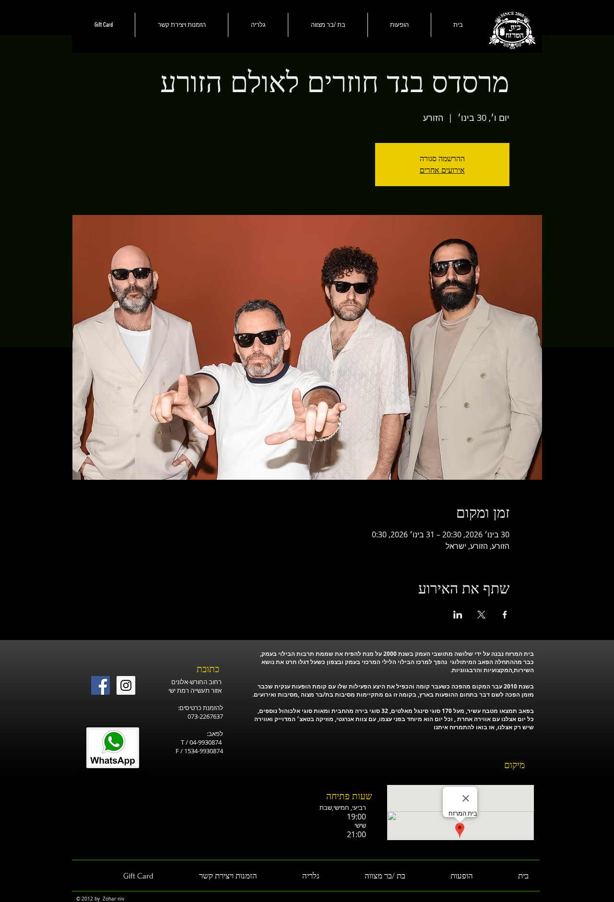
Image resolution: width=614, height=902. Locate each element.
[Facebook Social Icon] (100, 685)
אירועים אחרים (442, 170)
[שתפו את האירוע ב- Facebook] (504, 614)
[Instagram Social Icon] (126, 685)
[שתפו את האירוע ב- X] (481, 614)
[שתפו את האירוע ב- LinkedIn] (457, 614)
